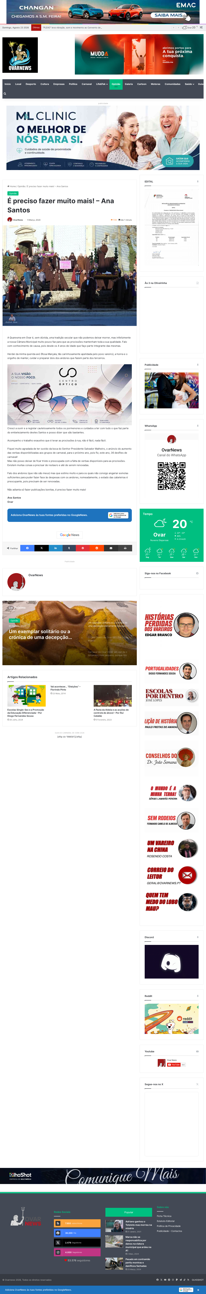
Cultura (45, 84)
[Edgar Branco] (172, 627)
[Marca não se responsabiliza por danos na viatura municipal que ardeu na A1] (114, 1241)
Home (12, 186)
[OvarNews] (20, 55)
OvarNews (18, 220)
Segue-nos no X (154, 1084)
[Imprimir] (125, 548)
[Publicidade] (172, 407)
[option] (69, 633)
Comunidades (172, 84)
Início (8, 84)
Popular (128, 1212)
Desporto (31, 84)
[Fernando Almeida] (172, 820)
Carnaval (87, 84)
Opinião (116, 84)
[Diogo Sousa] (172, 671)
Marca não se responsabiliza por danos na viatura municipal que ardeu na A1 (138, 1244)
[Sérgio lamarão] (172, 792)
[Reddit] (97, 548)
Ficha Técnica (164, 1216)
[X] (41, 548)
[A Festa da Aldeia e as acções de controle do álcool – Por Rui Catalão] (113, 696)
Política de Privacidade (169, 1226)
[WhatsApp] (172, 465)
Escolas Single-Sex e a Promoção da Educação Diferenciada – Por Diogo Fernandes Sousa (25, 712)
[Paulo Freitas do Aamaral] (172, 723)
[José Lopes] (172, 697)
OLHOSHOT (198, 1280)
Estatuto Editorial (165, 1221)
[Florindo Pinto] (172, 902)
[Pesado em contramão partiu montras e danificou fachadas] (114, 1264)
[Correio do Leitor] (172, 875)
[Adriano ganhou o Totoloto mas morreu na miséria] (114, 1226)
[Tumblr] (69, 548)
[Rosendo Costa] (172, 848)
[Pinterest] (83, 548)
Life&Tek (100, 84)
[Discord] (172, 962)
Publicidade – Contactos (169, 1231)
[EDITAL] (172, 227)
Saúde (188, 84)
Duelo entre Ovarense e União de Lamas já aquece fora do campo (76, 27)
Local (18, 84)
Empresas (59, 84)
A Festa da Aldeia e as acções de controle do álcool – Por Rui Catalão (111, 712)
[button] (103, 1290)
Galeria (129, 84)
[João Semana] (172, 759)
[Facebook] (27, 548)
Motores (155, 84)
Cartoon (141, 84)
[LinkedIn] (56, 548)
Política (73, 84)
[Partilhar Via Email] (111, 548)
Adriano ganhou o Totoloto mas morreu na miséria (139, 1225)
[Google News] (70, 535)
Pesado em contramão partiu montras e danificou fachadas (138, 1262)
